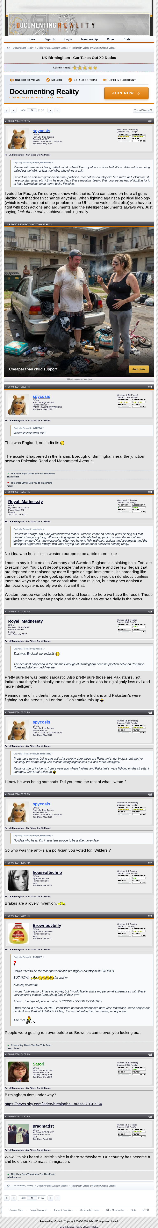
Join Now (123, 93)
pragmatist (43, 1126)
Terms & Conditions (63, 1210)
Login (68, 39)
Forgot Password (38, 1210)
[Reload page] (8, 48)
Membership (89, 39)
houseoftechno (47, 872)
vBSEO (94, 1227)
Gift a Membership (115, 1210)
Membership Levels (89, 1210)
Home (31, 39)
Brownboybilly (47, 925)
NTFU (146, 1210)
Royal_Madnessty (25, 501)
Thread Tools (141, 110)
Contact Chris (16, 1210)
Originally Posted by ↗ (33, 162)
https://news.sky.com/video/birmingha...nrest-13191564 (53, 1104)
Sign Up (49, 39)
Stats (127, 39)
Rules (111, 39)
